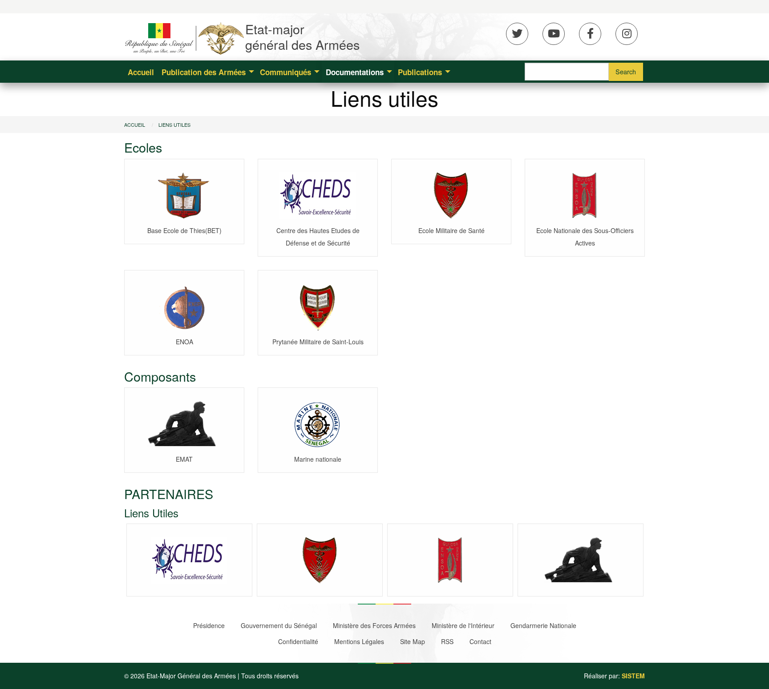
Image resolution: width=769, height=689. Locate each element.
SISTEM (633, 675)
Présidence (209, 625)
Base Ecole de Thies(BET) (184, 230)
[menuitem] (141, 71)
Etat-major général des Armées (302, 36)
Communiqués (285, 72)
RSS (447, 641)
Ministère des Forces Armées (374, 625)
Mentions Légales (359, 641)
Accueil (141, 72)
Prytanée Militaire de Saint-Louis (318, 341)
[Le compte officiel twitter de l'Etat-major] (517, 34)
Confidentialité (298, 641)
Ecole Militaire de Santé (451, 230)
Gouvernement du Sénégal (279, 625)
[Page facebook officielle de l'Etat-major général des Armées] (590, 34)
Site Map (412, 641)
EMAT (184, 459)
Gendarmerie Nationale (543, 625)
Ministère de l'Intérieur (463, 625)
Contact (480, 641)
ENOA (184, 341)
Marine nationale (317, 459)
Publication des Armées (204, 72)
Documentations (355, 72)
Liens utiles (174, 124)
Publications (420, 72)
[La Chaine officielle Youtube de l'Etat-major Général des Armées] (553, 34)
